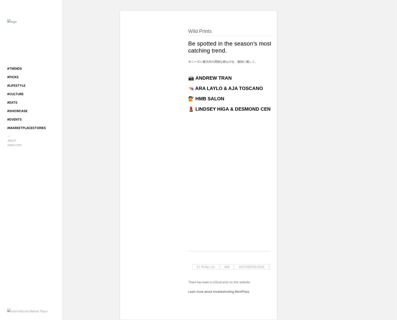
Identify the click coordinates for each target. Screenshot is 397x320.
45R (227, 267)
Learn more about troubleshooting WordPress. (219, 291)
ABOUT (12, 140)
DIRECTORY (15, 145)
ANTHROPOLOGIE (251, 267)
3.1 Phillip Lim (205, 267)
